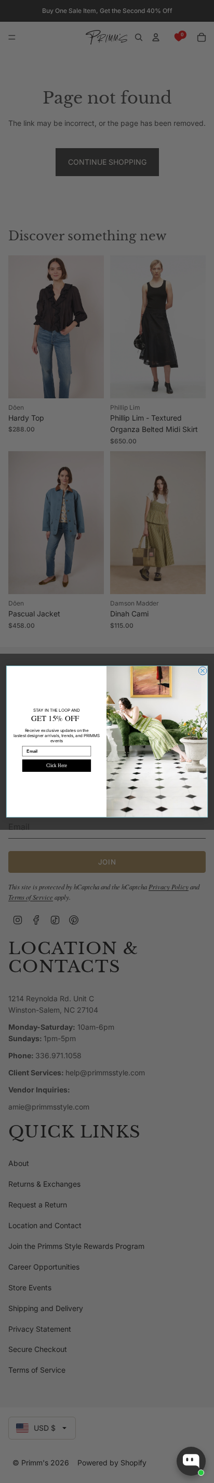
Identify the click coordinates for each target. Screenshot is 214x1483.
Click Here (56, 765)
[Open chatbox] (191, 1461)
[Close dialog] (202, 671)
